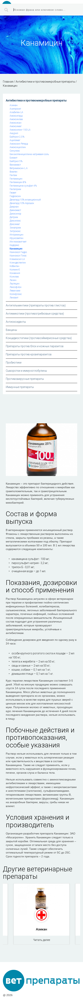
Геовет (13, 192)
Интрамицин (16, 234)
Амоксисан (15, 122)
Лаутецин (14, 283)
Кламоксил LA (17, 259)
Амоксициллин (18, 147)
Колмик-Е (15, 269)
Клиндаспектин (18, 262)
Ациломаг (15, 140)
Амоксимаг (16, 126)
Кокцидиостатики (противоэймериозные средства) (39, 338)
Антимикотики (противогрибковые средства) (35, 313)
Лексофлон (15, 287)
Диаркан (14, 206)
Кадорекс (14, 245)
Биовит (13, 157)
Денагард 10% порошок (22, 203)
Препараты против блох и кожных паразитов (35, 346)
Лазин (13, 280)
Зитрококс (15, 231)
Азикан (14, 105)
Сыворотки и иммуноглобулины (26, 370)
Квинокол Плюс (18, 255)
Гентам (13, 175)
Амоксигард (16, 115)
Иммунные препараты (20, 387)
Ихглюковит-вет (18, 241)
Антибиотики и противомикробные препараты (36, 100)
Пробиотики (13, 362)
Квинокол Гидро (18, 252)
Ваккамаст (15, 164)
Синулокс (15, 150)
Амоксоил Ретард (19, 143)
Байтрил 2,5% (17, 136)
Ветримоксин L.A (19, 168)
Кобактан (14, 266)
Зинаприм (15, 227)
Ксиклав (14, 276)
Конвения (15, 273)
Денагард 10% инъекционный (25, 199)
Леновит (14, 297)
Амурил (14, 133)
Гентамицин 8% (18, 182)
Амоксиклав (16, 119)
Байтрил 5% (16, 161)
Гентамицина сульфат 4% (23, 185)
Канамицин (16, 248)
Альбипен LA (16, 112)
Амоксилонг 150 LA (20, 129)
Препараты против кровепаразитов (29, 354)
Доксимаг (15, 224)
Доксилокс (15, 220)
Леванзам (15, 290)
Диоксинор (15, 213)
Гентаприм (15, 189)
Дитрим (14, 217)
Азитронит (15, 108)
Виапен (13, 171)
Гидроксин (15, 196)
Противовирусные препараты (25, 378)
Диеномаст (15, 210)
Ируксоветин (16, 238)
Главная (8, 81)
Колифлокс (16, 294)
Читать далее (41, 939)
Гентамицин (16, 178)
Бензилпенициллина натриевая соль (29, 154)
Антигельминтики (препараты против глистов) (36, 305)
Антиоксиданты (16, 321)
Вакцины (11, 329)
